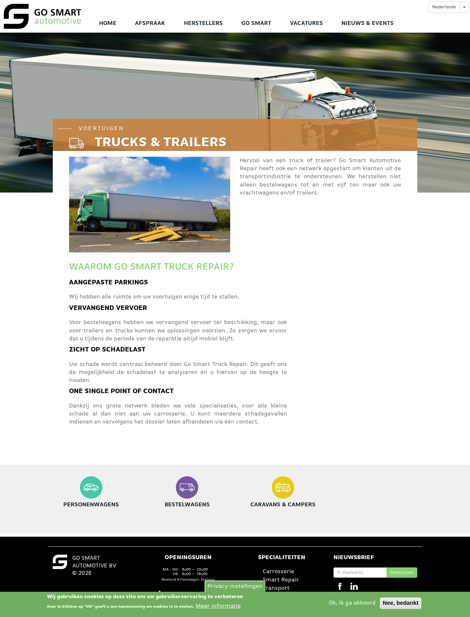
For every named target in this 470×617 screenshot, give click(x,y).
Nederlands (444, 7)
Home (107, 23)
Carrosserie (278, 571)
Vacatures (306, 23)
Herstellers (203, 23)
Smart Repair (281, 580)
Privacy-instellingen (235, 586)
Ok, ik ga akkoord (352, 603)
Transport (276, 588)
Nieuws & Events (367, 23)
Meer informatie (218, 606)
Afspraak (150, 23)
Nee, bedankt (401, 603)
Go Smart (256, 23)
